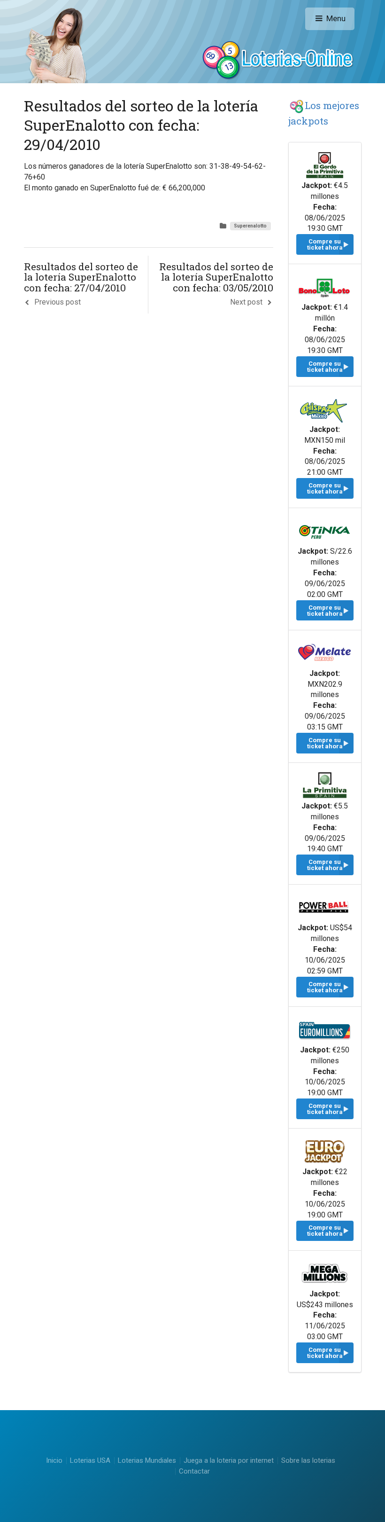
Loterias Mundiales (147, 1460)
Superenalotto (250, 225)
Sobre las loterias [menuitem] (308, 1460)
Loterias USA (90, 1460)
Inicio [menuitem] (54, 1460)
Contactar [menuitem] (194, 1471)
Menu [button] (336, 18)
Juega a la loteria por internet (229, 1460)
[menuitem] (90, 1460)
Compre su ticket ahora (325, 244)
